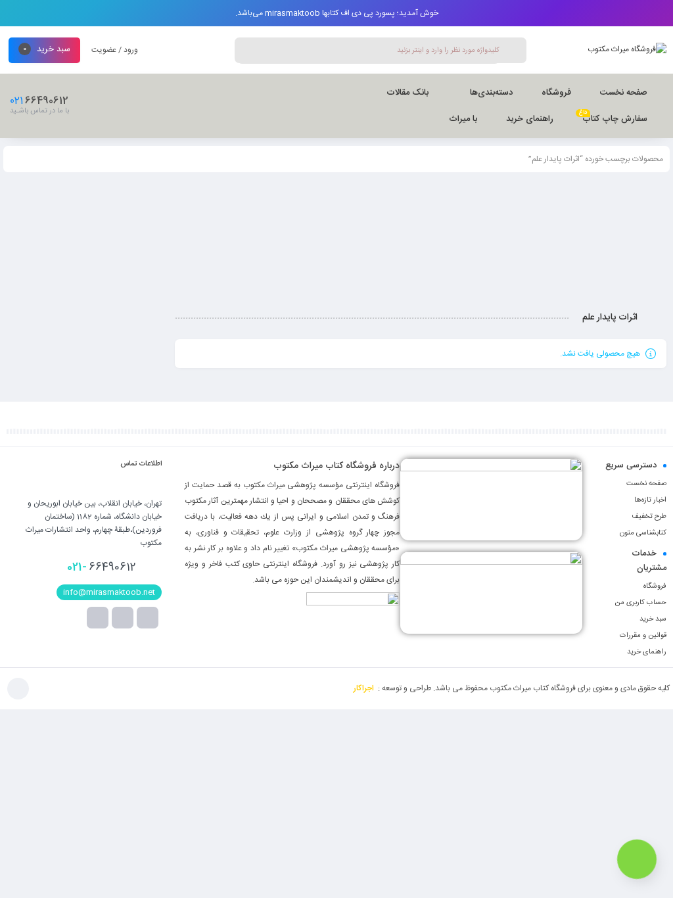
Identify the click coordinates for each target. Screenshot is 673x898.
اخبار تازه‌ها (650, 500)
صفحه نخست (646, 484)
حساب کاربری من (640, 603)
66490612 (101, 567)
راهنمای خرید (646, 652)
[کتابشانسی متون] (491, 593)
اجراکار (364, 688)
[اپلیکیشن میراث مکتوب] (491, 499)
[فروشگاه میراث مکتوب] (627, 51)
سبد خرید (652, 619)
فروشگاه (654, 586)
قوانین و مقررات (643, 636)
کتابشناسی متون (643, 533)
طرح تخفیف (649, 517)
